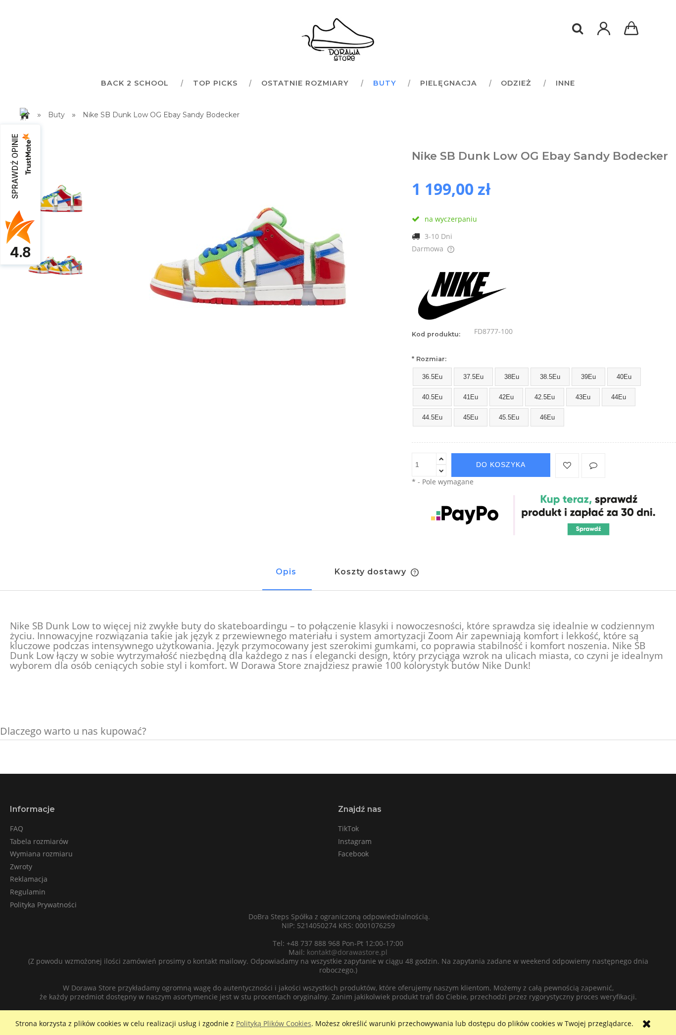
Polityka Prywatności (43, 904)
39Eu (588, 376)
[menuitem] (135, 83)
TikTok (348, 828)
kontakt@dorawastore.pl (347, 952)
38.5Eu (550, 376)
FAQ (16, 828)
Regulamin (28, 891)
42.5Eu (544, 397)
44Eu (618, 397)
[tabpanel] (338, 646)
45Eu (470, 417)
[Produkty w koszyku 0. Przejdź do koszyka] (633, 29)
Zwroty (21, 866)
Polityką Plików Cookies (273, 1023)
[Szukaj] (577, 28)
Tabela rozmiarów (39, 841)
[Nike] (461, 293)
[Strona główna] (338, 39)
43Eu (583, 397)
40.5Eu (432, 397)
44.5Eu (432, 417)
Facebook (353, 853)
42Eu (506, 397)
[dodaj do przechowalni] (567, 465)
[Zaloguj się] (603, 33)
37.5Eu (473, 376)
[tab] (287, 576)
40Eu (624, 376)
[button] (593, 465)
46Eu (547, 417)
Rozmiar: (429, 359)
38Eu (511, 376)
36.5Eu (432, 376)
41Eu (470, 397)
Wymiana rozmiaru (41, 853)
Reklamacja (29, 879)
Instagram (355, 841)
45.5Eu (509, 417)
